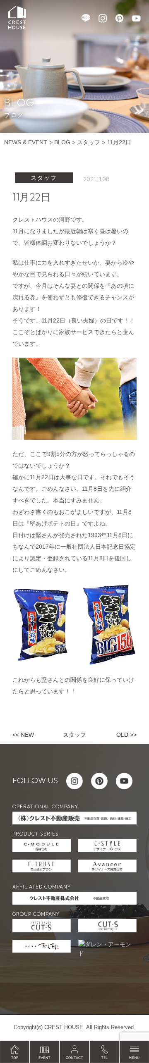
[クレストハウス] (17, 17)
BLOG (62, 142)
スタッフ (88, 142)
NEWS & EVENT (25, 142)
